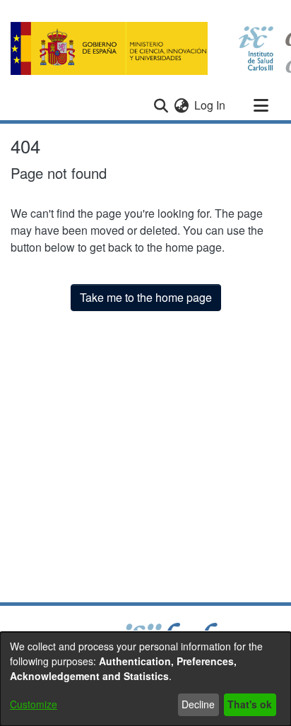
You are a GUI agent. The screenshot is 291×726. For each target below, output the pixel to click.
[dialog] (145, 679)
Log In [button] (210, 105)
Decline (198, 704)
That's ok (249, 704)
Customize (33, 704)
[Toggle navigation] (260, 105)
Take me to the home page (146, 297)
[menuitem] (181, 105)
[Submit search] (161, 105)
